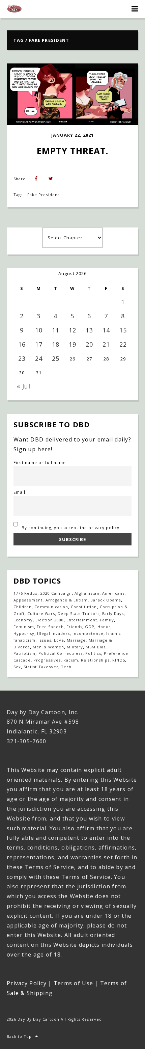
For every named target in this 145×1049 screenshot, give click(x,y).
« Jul (23, 386)
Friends (74, 626)
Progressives (46, 660)
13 (89, 330)
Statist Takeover (41, 666)
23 (22, 358)
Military (75, 646)
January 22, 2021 (72, 135)
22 (123, 344)
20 (89, 344)
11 (55, 330)
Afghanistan (87, 593)
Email (19, 492)
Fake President (43, 194)
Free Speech (50, 626)
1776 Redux (25, 593)
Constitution (84, 606)
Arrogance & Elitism (67, 599)
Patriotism (24, 653)
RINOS (118, 660)
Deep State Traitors (78, 613)
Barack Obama (105, 599)
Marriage (76, 640)
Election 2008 (49, 619)
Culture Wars (41, 613)
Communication (51, 606)
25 (55, 358)
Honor (104, 626)
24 (38, 358)
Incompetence (87, 633)
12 (72, 330)
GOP (89, 626)
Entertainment (81, 619)
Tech (66, 666)
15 (123, 330)
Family (107, 619)
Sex (17, 666)
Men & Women (48, 646)
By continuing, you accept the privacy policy (70, 527)
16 (22, 344)
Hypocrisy (23, 633)
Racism (70, 660)
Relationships (95, 660)
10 (38, 330)
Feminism (23, 626)
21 (106, 344)
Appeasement (27, 599)
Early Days (113, 613)
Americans (113, 593)
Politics (93, 653)
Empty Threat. (73, 151)
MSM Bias (95, 646)
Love (59, 640)
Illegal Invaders (53, 633)
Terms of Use (73, 983)
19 (72, 344)
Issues (44, 640)
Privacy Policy (27, 983)
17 (38, 344)
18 (55, 344)
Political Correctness (60, 653)
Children (22, 606)
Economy (23, 619)
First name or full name (39, 462)
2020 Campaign (56, 593)
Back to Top (19, 1036)
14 (106, 330)
